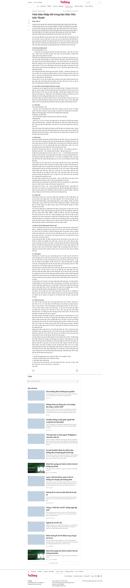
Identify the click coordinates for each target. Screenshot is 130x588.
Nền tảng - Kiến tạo (79, 6)
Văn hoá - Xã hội (69, 6)
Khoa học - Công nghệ (58, 6)
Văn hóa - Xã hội (41, 11)
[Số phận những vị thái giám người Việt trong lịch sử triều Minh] (36, 424)
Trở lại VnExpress (68, 576)
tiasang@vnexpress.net (60, 585)
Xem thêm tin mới (53, 563)
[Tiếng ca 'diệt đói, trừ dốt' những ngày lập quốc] (36, 511)
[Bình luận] (29, 26)
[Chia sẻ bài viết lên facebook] (29, 20)
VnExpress (30, 2)
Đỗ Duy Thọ (48, 430)
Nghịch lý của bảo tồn (54, 523)
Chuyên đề (43, 6)
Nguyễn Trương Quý (50, 518)
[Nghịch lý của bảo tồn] (36, 527)
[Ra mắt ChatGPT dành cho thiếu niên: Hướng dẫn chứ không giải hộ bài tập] (36, 454)
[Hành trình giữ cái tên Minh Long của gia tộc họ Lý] (36, 540)
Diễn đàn (49, 6)
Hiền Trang (48, 398)
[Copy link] (29, 23)
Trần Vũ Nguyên (49, 487)
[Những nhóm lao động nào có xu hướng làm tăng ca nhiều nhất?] (36, 408)
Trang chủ (34, 11)
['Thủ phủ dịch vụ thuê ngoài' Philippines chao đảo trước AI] (36, 439)
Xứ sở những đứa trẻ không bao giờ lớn (60, 392)
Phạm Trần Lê (36, 21)
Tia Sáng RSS (87, 576)
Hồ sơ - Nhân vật (89, 6)
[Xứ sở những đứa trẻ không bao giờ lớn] (36, 395)
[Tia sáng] (65, 2)
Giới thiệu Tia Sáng (78, 576)
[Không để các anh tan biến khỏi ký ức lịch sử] (36, 496)
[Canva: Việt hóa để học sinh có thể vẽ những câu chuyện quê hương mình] (36, 481)
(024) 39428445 (60, 584)
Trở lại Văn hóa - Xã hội (34, 370)
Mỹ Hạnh (48, 415)
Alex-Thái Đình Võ (50, 502)
